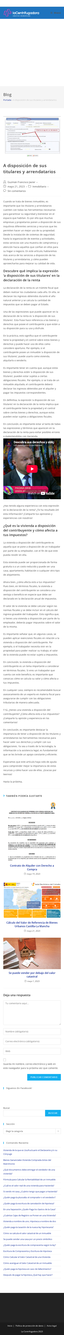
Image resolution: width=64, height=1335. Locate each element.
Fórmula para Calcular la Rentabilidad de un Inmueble (29, 1179)
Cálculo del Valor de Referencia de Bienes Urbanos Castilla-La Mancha (32, 924)
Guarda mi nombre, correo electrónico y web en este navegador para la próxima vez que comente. (30, 1066)
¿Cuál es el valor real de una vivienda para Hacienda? (28, 1185)
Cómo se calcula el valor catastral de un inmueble (27, 1233)
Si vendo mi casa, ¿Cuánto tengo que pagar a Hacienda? (30, 1191)
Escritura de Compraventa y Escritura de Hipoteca (27, 1251)
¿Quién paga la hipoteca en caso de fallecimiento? (27, 1268)
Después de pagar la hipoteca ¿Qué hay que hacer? (28, 1274)
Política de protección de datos (29, 1325)
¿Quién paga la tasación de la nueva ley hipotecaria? (28, 1227)
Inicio (10, 1325)
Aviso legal (52, 1325)
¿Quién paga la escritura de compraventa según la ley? (29, 1245)
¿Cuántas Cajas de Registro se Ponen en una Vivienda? (29, 1215)
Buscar (6, 1107)
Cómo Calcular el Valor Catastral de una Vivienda (26, 1257)
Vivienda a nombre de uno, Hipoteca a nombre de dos (29, 1221)
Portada (7, 99)
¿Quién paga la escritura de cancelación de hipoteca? (28, 1203)
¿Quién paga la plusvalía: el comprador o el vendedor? (29, 1197)
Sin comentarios (17, 191)
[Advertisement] (32, 53)
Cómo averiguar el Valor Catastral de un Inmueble (27, 1263)
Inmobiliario (39, 186)
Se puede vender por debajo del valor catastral (32, 974)
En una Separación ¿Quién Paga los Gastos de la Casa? (29, 1209)
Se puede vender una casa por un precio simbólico (27, 1239)
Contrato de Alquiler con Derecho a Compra (32, 867)
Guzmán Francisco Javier (21, 182)
